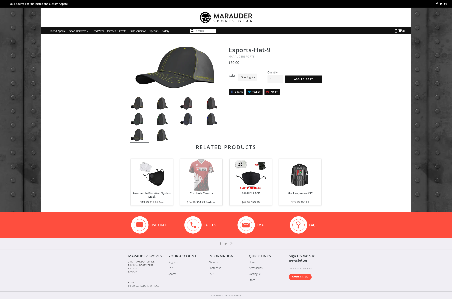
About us (214, 262)
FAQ (211, 274)
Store (252, 280)
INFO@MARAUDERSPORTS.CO (143, 285)
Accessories (256, 268)
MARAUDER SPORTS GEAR (228, 295)
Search (172, 274)
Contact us (215, 268)
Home (252, 262)
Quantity (272, 72)
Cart (170, 268)
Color (232, 75)
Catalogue (255, 274)
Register (173, 262)
